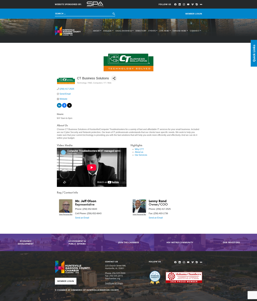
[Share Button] (114, 78)
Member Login (65, 281)
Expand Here (179, 30)
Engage (107, 30)
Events (152, 30)
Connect (194, 30)
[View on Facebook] (64, 107)
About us (139, 152)
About (96, 30)
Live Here (164, 30)
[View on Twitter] (69, 107)
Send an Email (82, 218)
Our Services (141, 155)
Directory (141, 30)
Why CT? (139, 149)
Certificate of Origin (114, 283)
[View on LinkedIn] (59, 107)
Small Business (124, 30)
